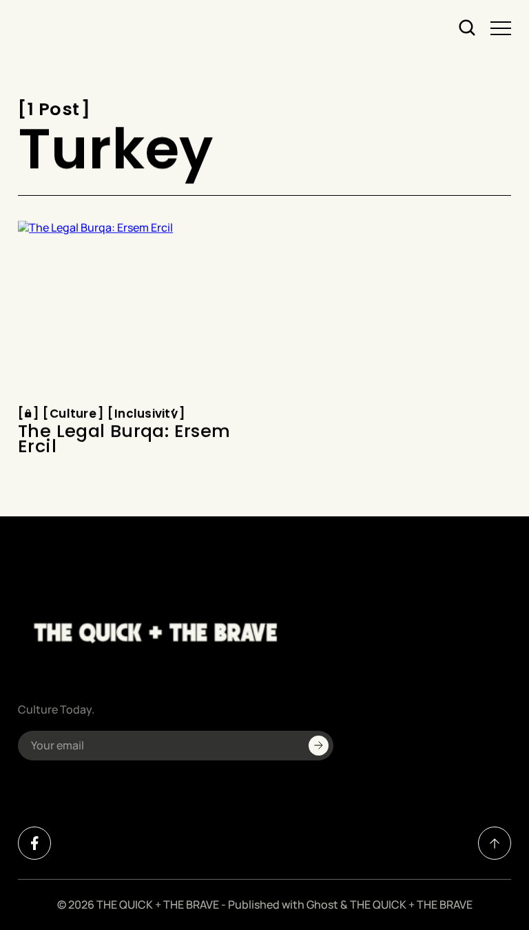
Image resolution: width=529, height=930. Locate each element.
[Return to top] (494, 843)
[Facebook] (34, 843)
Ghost (322, 904)
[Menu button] (500, 28)
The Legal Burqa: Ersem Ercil (124, 439)
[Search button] (467, 28)
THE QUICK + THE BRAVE (157, 904)
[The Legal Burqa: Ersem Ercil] (136, 309)
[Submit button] (319, 746)
